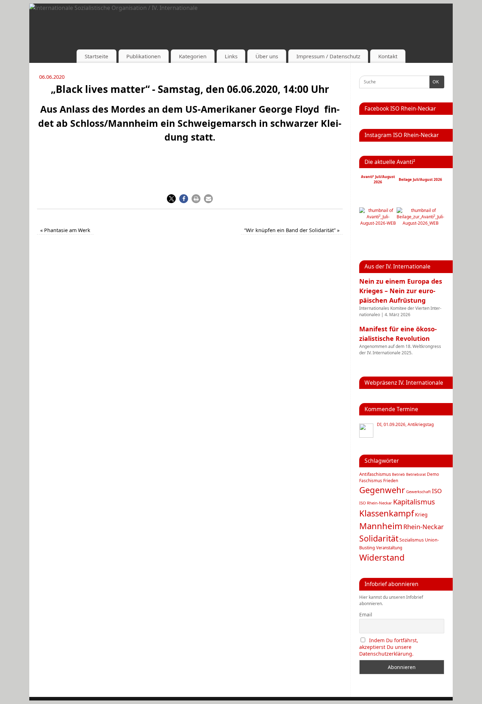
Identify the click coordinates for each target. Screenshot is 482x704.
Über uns (266, 56)
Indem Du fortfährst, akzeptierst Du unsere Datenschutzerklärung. (388, 647)
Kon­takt (387, 56)
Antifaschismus (375, 474)
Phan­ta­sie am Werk (65, 230)
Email (365, 614)
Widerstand (382, 557)
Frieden (390, 481)
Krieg (421, 514)
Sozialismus (411, 540)
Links (231, 56)
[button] (171, 198)
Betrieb (398, 474)
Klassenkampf (386, 513)
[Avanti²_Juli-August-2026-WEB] (378, 223)
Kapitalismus (414, 502)
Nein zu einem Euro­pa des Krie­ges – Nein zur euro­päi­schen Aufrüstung (400, 290)
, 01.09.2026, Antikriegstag (405, 424)
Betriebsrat (416, 474)
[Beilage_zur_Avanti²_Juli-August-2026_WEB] (420, 223)
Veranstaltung (389, 547)
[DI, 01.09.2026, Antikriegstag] (366, 431)
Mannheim (380, 526)
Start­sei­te (96, 56)
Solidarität (378, 538)
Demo (433, 474)
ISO (437, 491)
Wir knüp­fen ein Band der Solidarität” (291, 230)
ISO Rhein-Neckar (375, 502)
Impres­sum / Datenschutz (328, 56)
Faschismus (370, 480)
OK (434, 81)
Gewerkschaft (418, 491)
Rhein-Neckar (423, 526)
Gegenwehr (382, 490)
